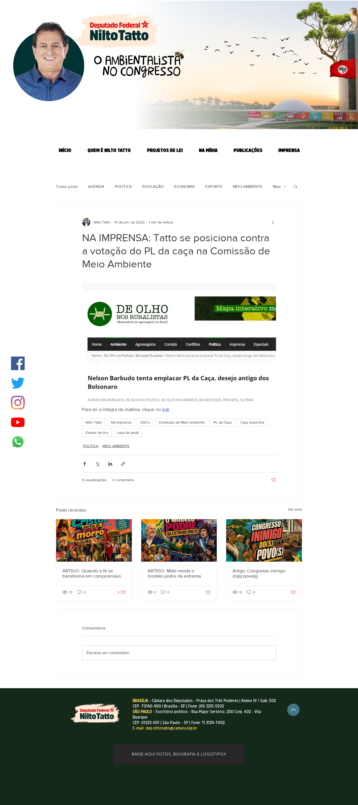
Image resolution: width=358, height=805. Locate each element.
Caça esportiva (252, 422)
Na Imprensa (121, 422)
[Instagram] (18, 402)
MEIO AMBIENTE (247, 186)
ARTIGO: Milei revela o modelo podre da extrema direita (174, 573)
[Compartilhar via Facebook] (84, 463)
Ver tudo (295, 509)
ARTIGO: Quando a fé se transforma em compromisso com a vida (91, 573)
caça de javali (128, 432)
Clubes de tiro (96, 432)
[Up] (293, 710)
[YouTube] (18, 422)
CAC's (145, 422)
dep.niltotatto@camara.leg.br (171, 728)
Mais (277, 186)
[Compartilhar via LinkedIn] (110, 463)
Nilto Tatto (93, 422)
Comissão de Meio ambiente (182, 422)
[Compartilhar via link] (123, 463)
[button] (295, 186)
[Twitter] (18, 383)
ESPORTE (213, 186)
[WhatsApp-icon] (18, 442)
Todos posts (67, 186)
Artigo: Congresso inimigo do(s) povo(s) (258, 573)
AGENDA (96, 186)
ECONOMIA (184, 186)
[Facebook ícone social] (18, 363)
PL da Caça (222, 422)
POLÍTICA (123, 186)
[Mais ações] (273, 222)
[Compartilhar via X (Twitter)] (97, 463)
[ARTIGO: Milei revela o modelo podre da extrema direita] (179, 540)
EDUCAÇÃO (153, 186)
